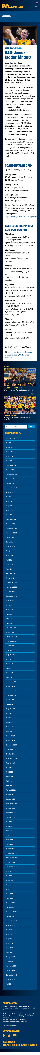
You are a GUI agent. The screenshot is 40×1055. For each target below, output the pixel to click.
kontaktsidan (23, 1010)
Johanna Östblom (24, 352)
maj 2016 (9, 984)
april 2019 (9, 835)
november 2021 (11, 695)
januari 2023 (10, 632)
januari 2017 (10, 957)
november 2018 (11, 858)
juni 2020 (9, 772)
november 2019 (11, 804)
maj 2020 (9, 776)
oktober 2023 (10, 592)
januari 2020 (10, 795)
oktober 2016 (10, 970)
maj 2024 (9, 560)
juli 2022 (9, 659)
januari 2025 (10, 524)
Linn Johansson (11, 355)
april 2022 (9, 673)
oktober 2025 (10, 483)
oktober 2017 (10, 916)
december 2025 (11, 474)
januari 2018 (10, 903)
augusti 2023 (10, 601)
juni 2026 (9, 447)
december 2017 (11, 907)
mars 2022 (9, 677)
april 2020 (9, 781)
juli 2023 (9, 605)
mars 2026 (9, 461)
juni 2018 (9, 880)
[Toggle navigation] (36, 6)
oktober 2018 (10, 862)
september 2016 (11, 975)
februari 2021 (10, 736)
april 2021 (9, 727)
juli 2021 (9, 713)
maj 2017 (9, 939)
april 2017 (9, 943)
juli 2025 (9, 497)
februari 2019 (10, 844)
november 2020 (11, 749)
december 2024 (11, 528)
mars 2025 (9, 515)
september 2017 (11, 921)
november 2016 (11, 966)
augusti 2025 (10, 492)
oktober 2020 (11, 754)
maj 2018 (9, 885)
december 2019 (11, 799)
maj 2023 (9, 614)
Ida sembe (11, 352)
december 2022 (11, 637)
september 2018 (11, 867)
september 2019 (11, 813)
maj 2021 (9, 722)
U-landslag (9, 48)
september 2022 (11, 650)
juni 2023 (9, 610)
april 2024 (9, 564)
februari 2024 (11, 573)
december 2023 (11, 583)
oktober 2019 (10, 808)
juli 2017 (9, 930)
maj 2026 (9, 452)
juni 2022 (9, 664)
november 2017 (11, 912)
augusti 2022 (10, 655)
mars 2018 (9, 894)
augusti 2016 (10, 979)
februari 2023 (11, 628)
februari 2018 (10, 898)
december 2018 (11, 853)
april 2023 (9, 619)
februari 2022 (11, 682)
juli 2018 (9, 876)
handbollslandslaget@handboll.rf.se (17, 1021)
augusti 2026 (10, 438)
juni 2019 (9, 826)
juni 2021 (9, 718)
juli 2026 (9, 443)
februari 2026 (11, 465)
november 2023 (11, 587)
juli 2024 (9, 551)
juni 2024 (9, 555)
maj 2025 (9, 506)
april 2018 (9, 889)
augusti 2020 (10, 763)
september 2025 (11, 488)
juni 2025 (9, 501)
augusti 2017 (10, 925)
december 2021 (11, 691)
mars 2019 (9, 840)
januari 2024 (10, 578)
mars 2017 (9, 948)
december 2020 (11, 745)
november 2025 (11, 479)
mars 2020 (10, 785)
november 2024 (11, 533)
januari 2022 (10, 686)
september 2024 (11, 542)
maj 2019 (9, 831)
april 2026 (9, 456)
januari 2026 (10, 470)
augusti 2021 (10, 709)
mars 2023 (9, 623)
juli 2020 (9, 767)
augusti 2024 (10, 546)
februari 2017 (10, 952)
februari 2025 (11, 519)
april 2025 (9, 510)
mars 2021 (9, 731)
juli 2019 (9, 822)
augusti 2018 (10, 871)
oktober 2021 (10, 700)
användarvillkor (12, 1025)
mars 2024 (9, 569)
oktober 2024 (10, 537)
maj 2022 (9, 668)
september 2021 (11, 704)
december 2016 (11, 961)
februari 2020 (11, 790)
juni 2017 (9, 934)
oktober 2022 (10, 646)
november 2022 (11, 641)
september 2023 (11, 596)
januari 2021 (10, 740)
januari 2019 (10, 849)
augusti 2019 (10, 817)
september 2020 (11, 758)
